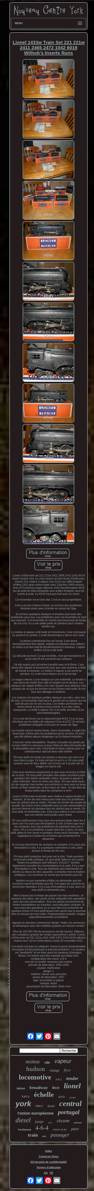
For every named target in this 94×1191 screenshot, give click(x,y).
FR (51, 1173)
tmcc (39, 1105)
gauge (72, 1097)
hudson (35, 1068)
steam (63, 1120)
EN (46, 1173)
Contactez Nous (49, 1156)
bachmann (24, 1129)
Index (48, 1151)
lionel (72, 1086)
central (70, 1103)
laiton (21, 1088)
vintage (54, 1070)
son (44, 1136)
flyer (67, 1070)
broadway (39, 1087)
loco (55, 1087)
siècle (61, 1096)
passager (59, 1135)
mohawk (78, 1122)
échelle (44, 1094)
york (23, 1103)
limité (51, 1106)
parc (75, 1128)
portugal (69, 1112)
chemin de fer (60, 1129)
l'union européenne (35, 1113)
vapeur (62, 1061)
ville (47, 1062)
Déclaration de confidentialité (48, 1162)
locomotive (35, 1077)
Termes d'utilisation (49, 1167)
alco (50, 1122)
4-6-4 (42, 1127)
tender (72, 1078)
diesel (23, 1120)
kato (26, 1097)
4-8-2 (59, 1079)
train (33, 1135)
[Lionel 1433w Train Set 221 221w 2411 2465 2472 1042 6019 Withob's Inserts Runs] (48, 79)
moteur (33, 1061)
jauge (39, 1121)
